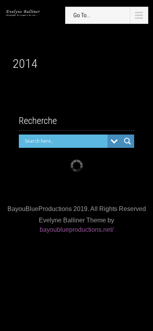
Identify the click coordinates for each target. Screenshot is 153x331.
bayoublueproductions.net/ (76, 229)
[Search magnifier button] (127, 141)
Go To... (81, 15)
